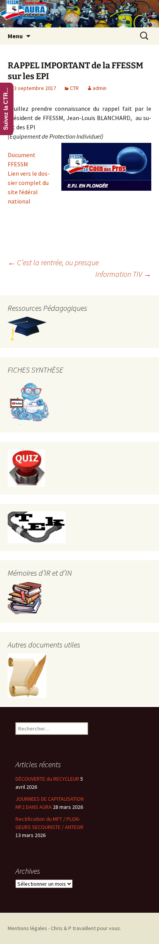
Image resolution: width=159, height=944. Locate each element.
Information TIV (123, 274)
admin (100, 88)
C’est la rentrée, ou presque (53, 262)
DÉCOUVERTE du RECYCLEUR (47, 778)
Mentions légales (27, 928)
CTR (74, 88)
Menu (15, 36)
